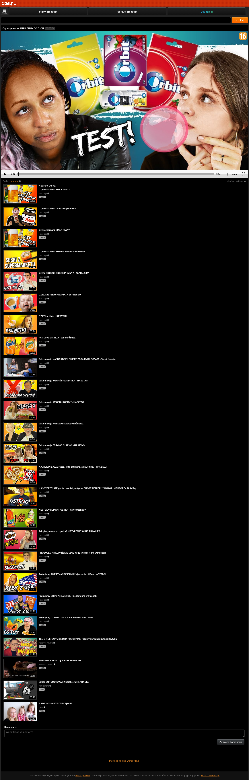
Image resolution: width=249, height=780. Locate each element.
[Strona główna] (9, 3)
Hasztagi (14, 181)
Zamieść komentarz (230, 741)
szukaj (240, 20)
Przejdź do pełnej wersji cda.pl (124, 761)
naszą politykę (82, 775)
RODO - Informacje (210, 775)
